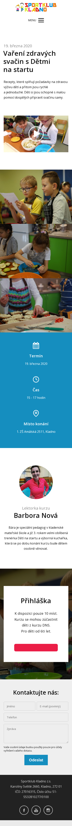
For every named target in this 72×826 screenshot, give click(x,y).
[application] (36, 134)
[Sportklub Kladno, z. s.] (36, 7)
